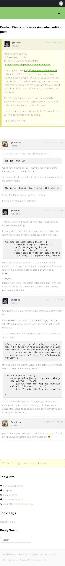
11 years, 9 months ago (53, 42)
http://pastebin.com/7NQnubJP (40, 70)
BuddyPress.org (35, 554)
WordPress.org (9, 554)
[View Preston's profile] (7, 44)
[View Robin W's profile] (5, 144)
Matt (45, 554)
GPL (4, 560)
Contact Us (13, 560)
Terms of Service (35, 560)
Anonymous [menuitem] (61, 3)
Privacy (23, 560)
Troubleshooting (14, 485)
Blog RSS (53, 554)
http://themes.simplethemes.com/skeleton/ (27, 64)
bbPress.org (5, 13)
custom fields (7, 521)
